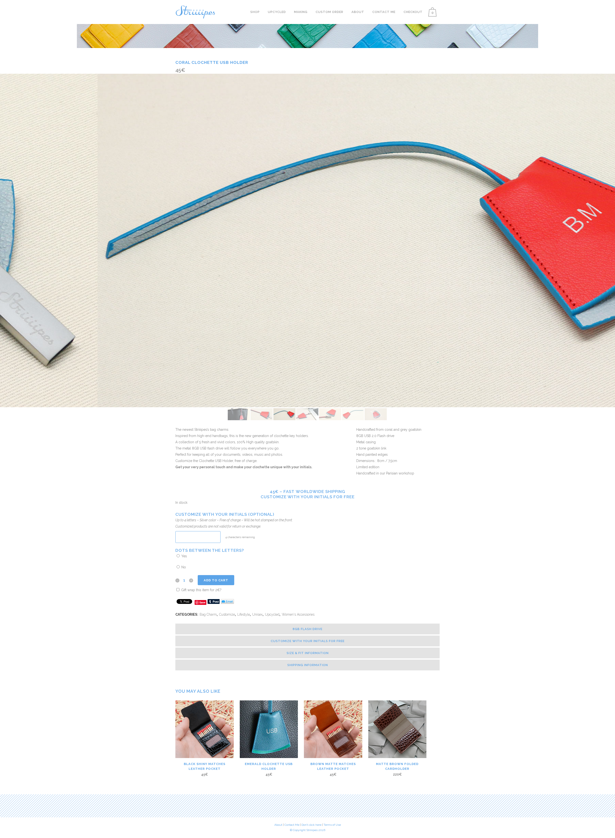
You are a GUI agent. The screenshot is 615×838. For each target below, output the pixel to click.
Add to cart (216, 580)
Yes (183, 556)
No (183, 567)
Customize (227, 614)
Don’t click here (311, 824)
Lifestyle (243, 614)
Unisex (257, 614)
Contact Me (291, 824)
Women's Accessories (298, 614)
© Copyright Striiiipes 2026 (307, 830)
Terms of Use (332, 824)
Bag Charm (208, 614)
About (278, 824)
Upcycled (272, 614)
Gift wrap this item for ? (200, 590)
